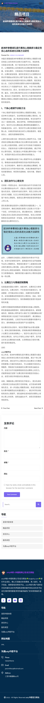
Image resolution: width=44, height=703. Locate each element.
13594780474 (9, 660)
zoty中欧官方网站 (32, 697)
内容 (5, 428)
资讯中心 (6, 534)
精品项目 (6, 528)
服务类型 (6, 540)
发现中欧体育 (8, 522)
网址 (5, 474)
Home (22, 18)
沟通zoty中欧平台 (9, 546)
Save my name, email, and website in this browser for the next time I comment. (20, 487)
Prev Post (6, 408)
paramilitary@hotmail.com (14, 668)
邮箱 (6, 462)
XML (2, 644)
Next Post (37, 408)
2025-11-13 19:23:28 (17, 55)
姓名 (6, 451)
